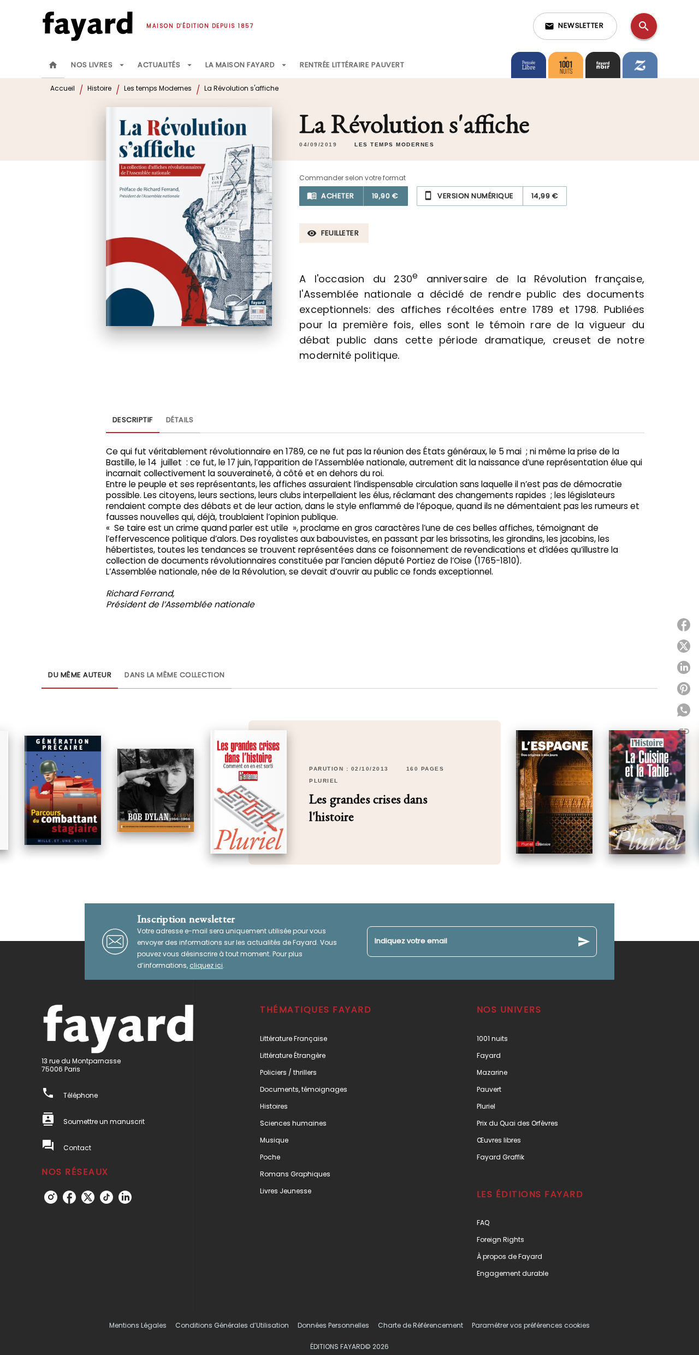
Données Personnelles (333, 1325)
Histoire (99, 88)
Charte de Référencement (420, 1325)
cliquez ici (206, 965)
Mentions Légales (138, 1325)
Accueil (62, 88)
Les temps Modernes (158, 88)
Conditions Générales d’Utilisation (232, 1325)
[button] (575, 26)
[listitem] (51, 1197)
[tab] (53, 65)
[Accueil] (87, 26)
